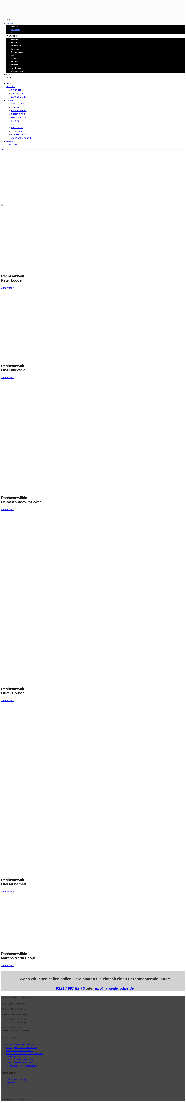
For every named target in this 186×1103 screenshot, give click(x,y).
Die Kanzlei (15, 26)
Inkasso (14, 55)
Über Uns (10, 23)
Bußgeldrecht (16, 46)
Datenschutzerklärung (16, 1080)
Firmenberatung (17, 52)
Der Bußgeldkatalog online (18, 1057)
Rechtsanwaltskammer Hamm (19, 1063)
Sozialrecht (15, 62)
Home (8, 20)
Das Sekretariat (17, 33)
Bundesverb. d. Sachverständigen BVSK (24, 1054)
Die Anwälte (15, 30)
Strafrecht (14, 65)
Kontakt (10, 74)
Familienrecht (16, 49)
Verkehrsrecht (16, 68)
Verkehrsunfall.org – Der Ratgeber (21, 1066)
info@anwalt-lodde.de (114, 988)
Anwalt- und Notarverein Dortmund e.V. (23, 1044)
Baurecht (14, 43)
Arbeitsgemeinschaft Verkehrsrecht (21, 1047)
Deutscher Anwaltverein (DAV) (19, 1060)
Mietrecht (14, 58)
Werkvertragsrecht (18, 71)
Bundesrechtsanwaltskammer (19, 1051)
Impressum (11, 78)
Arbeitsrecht (15, 39)
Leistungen (11, 36)
